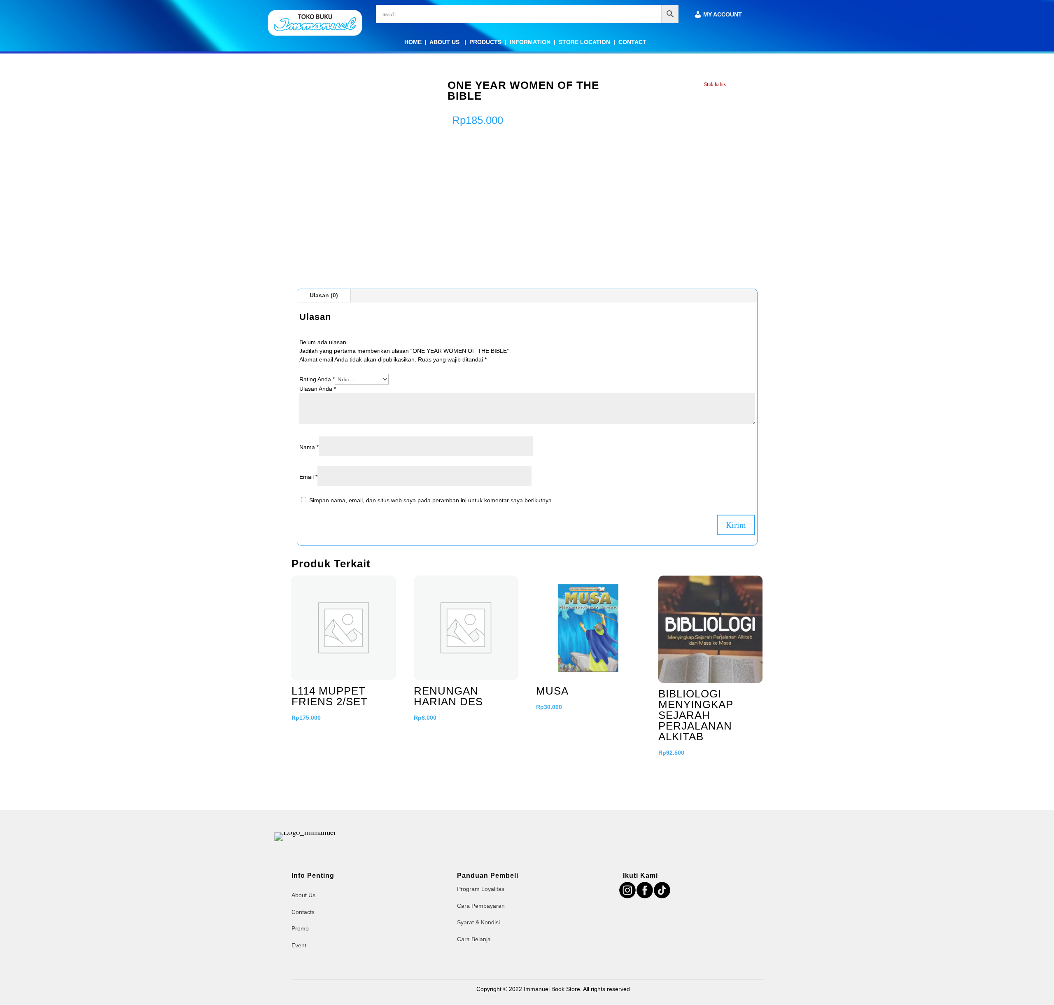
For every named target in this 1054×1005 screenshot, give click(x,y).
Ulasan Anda (317, 388)
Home (413, 42)
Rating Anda (317, 379)
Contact (632, 42)
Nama (309, 447)
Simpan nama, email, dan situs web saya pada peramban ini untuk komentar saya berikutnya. (431, 500)
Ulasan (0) (324, 295)
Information (530, 42)
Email (308, 476)
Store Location (584, 42)
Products (485, 42)
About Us (445, 42)
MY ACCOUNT (722, 15)
